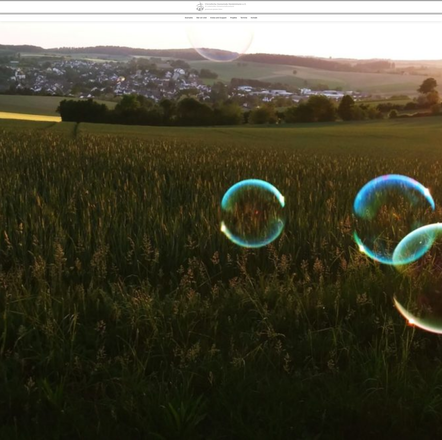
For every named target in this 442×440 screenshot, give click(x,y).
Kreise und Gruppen (218, 18)
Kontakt (254, 18)
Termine (244, 18)
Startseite (189, 18)
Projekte (233, 18)
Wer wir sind (201, 18)
